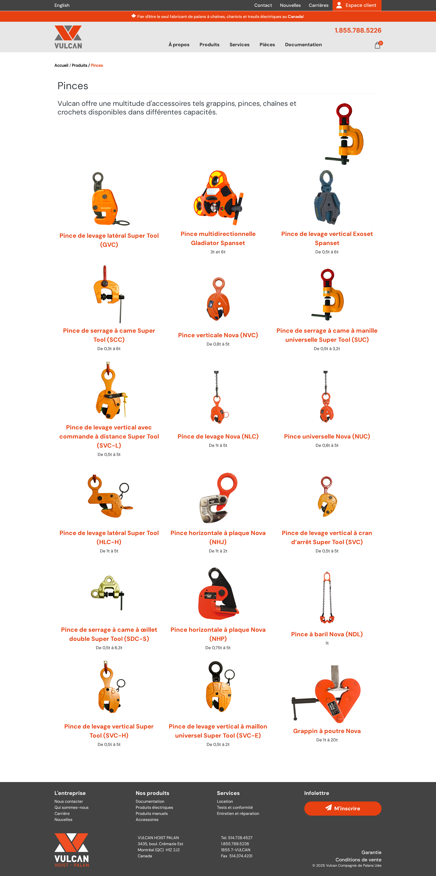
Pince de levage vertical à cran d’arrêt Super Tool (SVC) (327, 512)
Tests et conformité (235, 807)
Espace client (361, 5)
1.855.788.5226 (358, 30)
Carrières (319, 5)
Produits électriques (154, 807)
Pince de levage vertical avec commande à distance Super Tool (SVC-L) (109, 411)
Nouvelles (290, 5)
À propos (179, 44)
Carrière (62, 813)
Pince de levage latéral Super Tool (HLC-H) (109, 512)
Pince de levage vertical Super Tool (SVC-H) (109, 706)
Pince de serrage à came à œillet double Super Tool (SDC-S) (109, 609)
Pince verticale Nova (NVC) (218, 310)
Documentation (303, 44)
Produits (210, 44)
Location (225, 801)
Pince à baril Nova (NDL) (327, 609)
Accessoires (147, 819)
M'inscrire (347, 808)
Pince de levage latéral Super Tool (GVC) (109, 213)
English (62, 5)
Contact (263, 5)
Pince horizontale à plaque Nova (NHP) (218, 609)
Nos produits (152, 793)
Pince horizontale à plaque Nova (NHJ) (218, 512)
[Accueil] (68, 36)
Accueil (61, 65)
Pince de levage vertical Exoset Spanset (327, 213)
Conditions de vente (359, 860)
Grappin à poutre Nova (327, 706)
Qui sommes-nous (71, 807)
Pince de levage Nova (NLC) (218, 411)
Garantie (372, 852)
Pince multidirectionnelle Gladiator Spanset (218, 213)
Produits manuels (152, 813)
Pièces (267, 44)
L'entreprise (70, 793)
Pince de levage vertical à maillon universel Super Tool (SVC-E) (218, 706)
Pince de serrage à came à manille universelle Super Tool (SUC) (327, 310)
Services (240, 44)
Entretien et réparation (238, 813)
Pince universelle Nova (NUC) (327, 411)
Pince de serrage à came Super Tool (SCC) (109, 310)
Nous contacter (68, 801)
